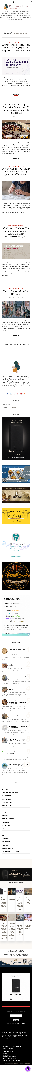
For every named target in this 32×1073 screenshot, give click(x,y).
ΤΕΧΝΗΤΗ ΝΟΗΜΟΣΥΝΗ (8, 848)
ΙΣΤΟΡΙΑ (4, 828)
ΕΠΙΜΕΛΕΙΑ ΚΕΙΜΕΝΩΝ (8, 819)
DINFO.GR (5, 1053)
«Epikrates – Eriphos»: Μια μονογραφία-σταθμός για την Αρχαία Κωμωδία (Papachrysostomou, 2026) (16, 232)
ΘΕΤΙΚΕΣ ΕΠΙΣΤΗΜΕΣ (8, 825)
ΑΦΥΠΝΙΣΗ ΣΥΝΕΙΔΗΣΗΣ (10, 1050)
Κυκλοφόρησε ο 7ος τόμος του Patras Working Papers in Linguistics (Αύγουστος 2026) (16, 47)
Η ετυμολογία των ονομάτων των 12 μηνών (19, 676)
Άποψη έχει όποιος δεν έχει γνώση (17, 715)
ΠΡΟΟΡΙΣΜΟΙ (5, 845)
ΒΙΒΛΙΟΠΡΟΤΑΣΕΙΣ (7, 809)
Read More (16, 94)
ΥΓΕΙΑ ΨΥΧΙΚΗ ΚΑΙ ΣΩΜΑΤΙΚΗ (10, 851)
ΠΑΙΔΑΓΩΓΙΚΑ (6, 842)
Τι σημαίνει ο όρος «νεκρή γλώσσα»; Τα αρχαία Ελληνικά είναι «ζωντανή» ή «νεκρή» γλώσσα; (18, 702)
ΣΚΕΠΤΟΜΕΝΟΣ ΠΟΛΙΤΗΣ (10, 1058)
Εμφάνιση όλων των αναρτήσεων (21, 33)
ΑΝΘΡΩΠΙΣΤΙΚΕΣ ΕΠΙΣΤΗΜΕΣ (16, 42)
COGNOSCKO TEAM (8, 1051)
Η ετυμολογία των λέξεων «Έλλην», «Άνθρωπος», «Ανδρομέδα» (17, 650)
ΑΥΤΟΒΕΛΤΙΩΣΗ (6, 805)
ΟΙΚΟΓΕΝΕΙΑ (5, 838)
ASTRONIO (6, 1055)
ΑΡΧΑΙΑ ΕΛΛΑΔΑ (6, 799)
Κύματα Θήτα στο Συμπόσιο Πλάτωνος (16, 292)
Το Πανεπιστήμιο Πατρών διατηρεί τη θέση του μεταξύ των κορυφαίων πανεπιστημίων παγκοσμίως (16, 108)
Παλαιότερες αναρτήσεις (21, 344)
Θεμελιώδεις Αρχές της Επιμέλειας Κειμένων (28, 926)
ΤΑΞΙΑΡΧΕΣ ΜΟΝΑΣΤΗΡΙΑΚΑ (11, 1060)
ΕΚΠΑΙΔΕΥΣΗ (5, 815)
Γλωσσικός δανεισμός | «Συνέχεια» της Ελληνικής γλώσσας (18, 727)
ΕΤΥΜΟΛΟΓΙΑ (5, 822)
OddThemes (27, 1063)
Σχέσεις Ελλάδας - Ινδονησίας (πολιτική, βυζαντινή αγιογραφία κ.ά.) (18, 765)
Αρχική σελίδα (9, 344)
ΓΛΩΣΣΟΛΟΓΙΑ (6, 812)
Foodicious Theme (14, 1063)
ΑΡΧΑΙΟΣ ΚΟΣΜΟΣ (7, 802)
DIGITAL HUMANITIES (7, 786)
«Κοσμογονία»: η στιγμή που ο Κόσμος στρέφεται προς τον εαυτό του (5, 902)
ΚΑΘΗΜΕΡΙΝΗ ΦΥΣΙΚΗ (9, 1057)
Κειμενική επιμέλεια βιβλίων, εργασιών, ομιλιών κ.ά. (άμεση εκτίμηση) (18, 739)
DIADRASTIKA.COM (8, 1048)
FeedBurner (21, 1023)
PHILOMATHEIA (6, 789)
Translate (13, 407)
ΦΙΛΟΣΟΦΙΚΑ (5, 855)
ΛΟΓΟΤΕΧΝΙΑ (5, 835)
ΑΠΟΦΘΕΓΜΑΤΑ (6, 796)
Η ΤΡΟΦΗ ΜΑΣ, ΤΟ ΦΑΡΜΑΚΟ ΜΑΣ (13, 1046)
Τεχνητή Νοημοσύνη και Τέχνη (12, 899)
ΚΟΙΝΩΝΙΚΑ (5, 832)
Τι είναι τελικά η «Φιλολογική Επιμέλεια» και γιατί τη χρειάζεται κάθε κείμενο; (16, 171)
